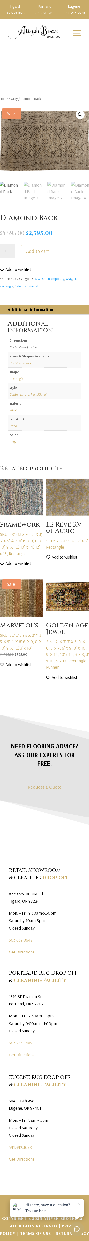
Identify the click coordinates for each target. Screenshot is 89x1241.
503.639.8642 (21, 940)
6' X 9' (39, 278)
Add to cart (37, 251)
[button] (80, 114)
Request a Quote (45, 787)
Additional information (30, 309)
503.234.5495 (20, 1043)
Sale (18, 286)
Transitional (30, 286)
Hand (77, 278)
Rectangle (6, 286)
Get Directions (21, 952)
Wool (12, 410)
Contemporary (54, 278)
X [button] (86, 4)
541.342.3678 (20, 1147)
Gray (14, 98)
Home (4, 98)
